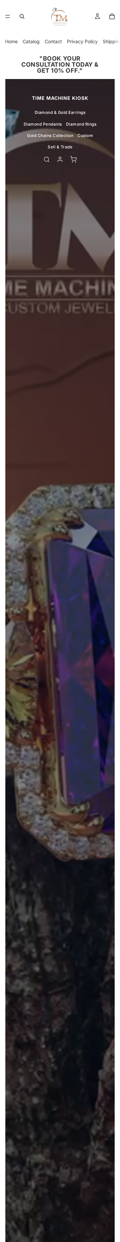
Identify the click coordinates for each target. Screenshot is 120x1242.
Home (11, 41)
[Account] (60, 159)
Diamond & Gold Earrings (60, 112)
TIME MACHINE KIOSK (60, 98)
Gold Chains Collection (50, 135)
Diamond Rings (81, 124)
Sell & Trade (60, 146)
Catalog (31, 41)
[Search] (22, 16)
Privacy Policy (82, 41)
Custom (85, 135)
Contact (53, 41)
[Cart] (112, 16)
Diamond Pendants (43, 124)
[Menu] (7, 16)
